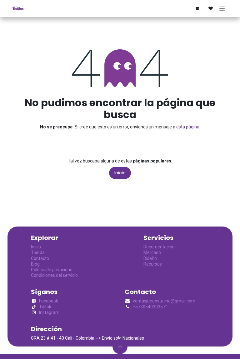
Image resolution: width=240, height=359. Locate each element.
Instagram (49, 312)
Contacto (40, 258)
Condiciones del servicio (54, 275)
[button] (120, 346)
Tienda (38, 252)
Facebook (48, 300)
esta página (187, 126)
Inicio (120, 173)
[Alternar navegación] (222, 8)
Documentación (159, 246)
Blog (35, 264)
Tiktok (45, 306)
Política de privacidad (51, 269)
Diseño (150, 258)
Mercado (152, 252)
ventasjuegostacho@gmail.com (164, 300)
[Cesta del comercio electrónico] (196, 8)
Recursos (152, 264)
